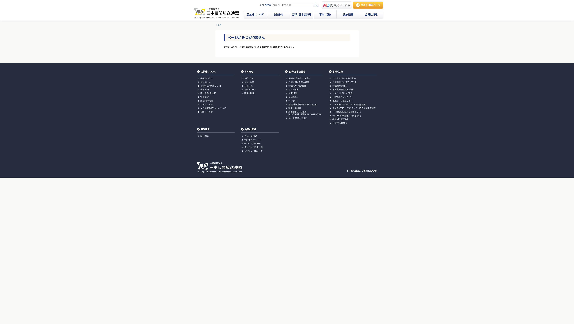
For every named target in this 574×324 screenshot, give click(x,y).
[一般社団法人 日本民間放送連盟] (216, 13)
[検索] (316, 5)
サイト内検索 (265, 5)
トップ (218, 25)
